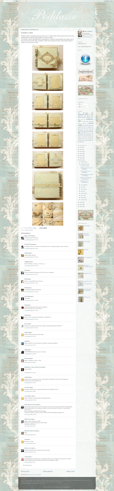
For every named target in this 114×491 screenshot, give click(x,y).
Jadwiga (27, 456)
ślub (80, 141)
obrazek (82, 133)
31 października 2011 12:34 (31, 291)
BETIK (26, 279)
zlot (92, 140)
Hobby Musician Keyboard (31, 404)
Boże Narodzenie (83, 113)
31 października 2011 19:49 (31, 319)
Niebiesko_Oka (28, 419)
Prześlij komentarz (27, 465)
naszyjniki (85, 131)
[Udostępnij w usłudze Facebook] (44, 228)
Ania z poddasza (88, 31)
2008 (81, 206)
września (83, 184)
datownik (84, 121)
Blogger (68, 487)
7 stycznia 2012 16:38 (30, 426)
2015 (81, 151)
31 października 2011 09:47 (31, 248)
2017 (81, 147)
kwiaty (85, 128)
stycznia (83, 199)
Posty (81, 104)
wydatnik (79, 138)
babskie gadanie (82, 117)
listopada (83, 161)
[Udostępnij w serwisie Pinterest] (46, 228)
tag (90, 137)
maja (82, 191)
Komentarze (83, 106)
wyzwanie (86, 138)
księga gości (90, 127)
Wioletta (27, 253)
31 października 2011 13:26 (31, 310)
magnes (90, 128)
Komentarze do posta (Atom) (34, 474)
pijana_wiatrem (28, 235)
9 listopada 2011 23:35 (30, 391)
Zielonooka (27, 358)
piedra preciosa (28, 448)
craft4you (89, 119)
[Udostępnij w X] (43, 228)
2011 (81, 160)
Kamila (26, 315)
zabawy (91, 138)
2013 (81, 155)
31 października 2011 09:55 (31, 257)
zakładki (81, 140)
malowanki (80, 129)
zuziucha (27, 377)
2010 (81, 202)
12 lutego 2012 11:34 (30, 462)
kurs (81, 128)
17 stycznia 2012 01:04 (30, 443)
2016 (81, 149)
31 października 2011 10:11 (31, 274)
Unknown (27, 332)
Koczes (26, 323)
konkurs (79, 127)
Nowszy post (25, 471)
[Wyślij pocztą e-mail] (40, 228)
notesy (91, 131)
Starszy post (70, 471)
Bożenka (26, 287)
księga (84, 127)
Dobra (26, 305)
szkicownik (85, 137)
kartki (91, 123)
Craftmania (81, 114)
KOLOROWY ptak (29, 244)
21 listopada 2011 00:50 (30, 414)
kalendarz (84, 123)
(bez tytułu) (87, 241)
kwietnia (83, 193)
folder (79, 123)
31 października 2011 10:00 (31, 265)
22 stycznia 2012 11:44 (30, 452)
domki (90, 121)
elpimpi (26, 349)
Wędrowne (80, 116)
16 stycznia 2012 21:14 (30, 434)
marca (82, 195)
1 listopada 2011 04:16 (30, 336)
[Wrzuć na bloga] (41, 228)
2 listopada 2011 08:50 (30, 362)
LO (89, 114)
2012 (81, 157)
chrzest (31, 230)
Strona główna (48, 471)
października (84, 164)
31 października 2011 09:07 (31, 239)
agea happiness (28, 396)
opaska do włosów (89, 133)
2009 (81, 204)
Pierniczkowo (87, 225)
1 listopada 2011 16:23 (30, 345)
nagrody (79, 131)
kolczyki (84, 125)
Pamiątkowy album (85, 165)
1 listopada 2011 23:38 (30, 353)
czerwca (83, 189)
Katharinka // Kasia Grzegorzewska (33, 367)
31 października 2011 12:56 (31, 300)
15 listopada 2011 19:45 (30, 400)
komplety (89, 125)
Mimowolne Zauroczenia (30, 430)
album (27, 230)
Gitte (26, 270)
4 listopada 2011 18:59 (30, 372)
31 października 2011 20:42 (31, 327)
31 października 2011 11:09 (31, 283)
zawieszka (86, 140)
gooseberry (27, 387)
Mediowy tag (87, 297)
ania (26, 341)
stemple (79, 137)
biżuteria (91, 117)
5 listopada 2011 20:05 (30, 382)
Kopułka (86, 249)
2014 (81, 153)
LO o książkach (88, 257)
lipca (82, 187)
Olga (26, 439)
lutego (82, 197)
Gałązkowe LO (87, 273)
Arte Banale (27, 296)
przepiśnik (80, 134)
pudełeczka (89, 134)
